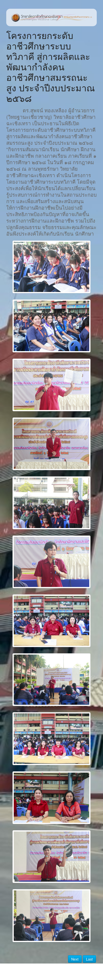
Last (89, 959)
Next (74, 959)
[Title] (51, 267)
